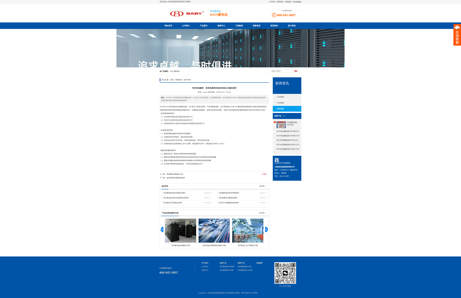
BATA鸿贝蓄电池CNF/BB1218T (287, 136)
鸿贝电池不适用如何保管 (173, 203)
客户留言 (292, 26)
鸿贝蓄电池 (241, 110)
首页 (171, 80)
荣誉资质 (257, 26)
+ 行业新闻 (280, 103)
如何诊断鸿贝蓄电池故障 (175, 178)
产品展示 (204, 26)
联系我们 (280, 2)
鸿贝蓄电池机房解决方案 (180, 245)
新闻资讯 (178, 80)
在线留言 (288, 2)
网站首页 (168, 26)
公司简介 (272, 2)
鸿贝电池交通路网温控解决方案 (214, 245)
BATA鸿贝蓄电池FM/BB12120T (287, 145)
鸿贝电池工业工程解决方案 (248, 245)
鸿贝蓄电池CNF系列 (245, 270)
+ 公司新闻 (280, 97)
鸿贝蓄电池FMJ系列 (227, 267)
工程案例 (239, 26)
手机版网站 (297, 2)
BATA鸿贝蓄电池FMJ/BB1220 (287, 140)
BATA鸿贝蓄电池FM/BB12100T (287, 149)
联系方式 (205, 270)
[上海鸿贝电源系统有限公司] (184, 16)
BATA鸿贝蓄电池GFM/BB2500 (287, 131)
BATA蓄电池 (174, 71)
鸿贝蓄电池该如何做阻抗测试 (174, 193)
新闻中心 (221, 26)
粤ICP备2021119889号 (250, 293)
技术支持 (187, 80)
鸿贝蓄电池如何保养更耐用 (229, 193)
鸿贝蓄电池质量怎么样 (174, 174)
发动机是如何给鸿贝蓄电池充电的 (176, 198)
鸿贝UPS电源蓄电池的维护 (229, 203)
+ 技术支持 (280, 109)
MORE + (262, 186)
